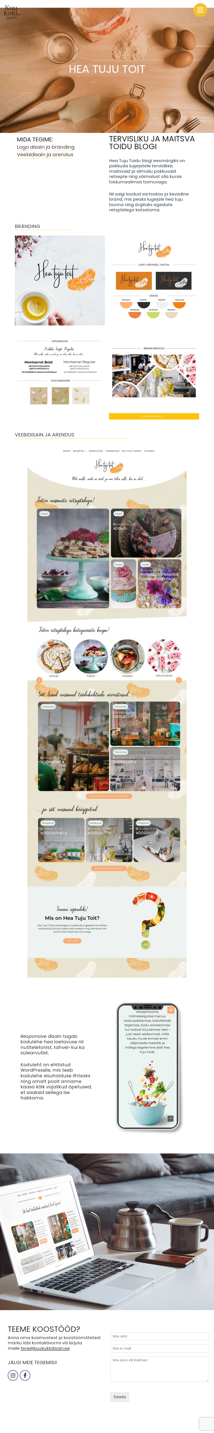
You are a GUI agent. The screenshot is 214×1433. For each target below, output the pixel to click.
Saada (120, 1396)
